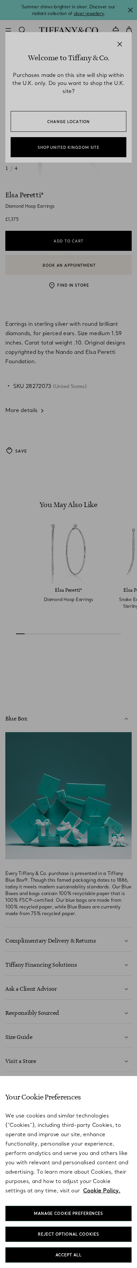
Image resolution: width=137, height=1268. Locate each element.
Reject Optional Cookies (68, 1234)
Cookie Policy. (101, 1190)
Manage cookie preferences (68, 1213)
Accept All (69, 1255)
